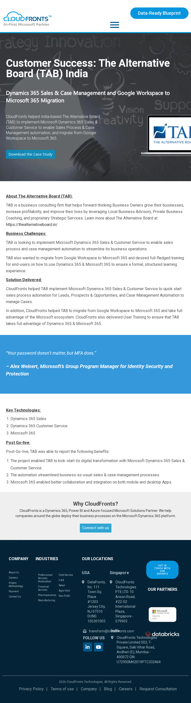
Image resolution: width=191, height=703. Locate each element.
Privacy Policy (31, 689)
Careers (126, 689)
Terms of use (62, 689)
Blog (108, 689)
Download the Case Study (30, 154)
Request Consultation (158, 689)
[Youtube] (98, 647)
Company (89, 689)
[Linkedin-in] (87, 647)
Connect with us (95, 528)
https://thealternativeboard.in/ (32, 224)
